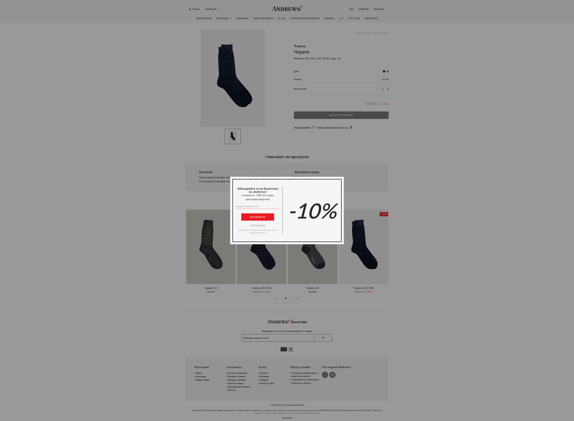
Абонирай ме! (258, 217)
